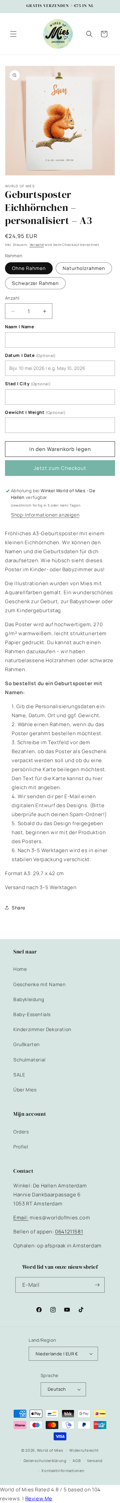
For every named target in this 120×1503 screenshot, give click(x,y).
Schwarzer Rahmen (35, 283)
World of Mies (50, 1450)
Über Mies (24, 1089)
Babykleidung (28, 999)
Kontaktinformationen (63, 1470)
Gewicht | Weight (35, 412)
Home (20, 969)
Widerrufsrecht (84, 1450)
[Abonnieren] (97, 1285)
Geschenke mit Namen (39, 984)
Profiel (20, 1146)
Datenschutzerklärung (45, 1460)
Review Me (38, 1498)
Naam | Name (19, 327)
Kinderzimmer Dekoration (42, 1029)
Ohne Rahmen (29, 268)
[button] (13, 34)
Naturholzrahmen (84, 268)
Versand (37, 244)
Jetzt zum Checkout (60, 468)
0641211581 (69, 1231)
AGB (77, 1460)
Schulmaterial (29, 1059)
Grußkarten (26, 1044)
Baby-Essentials (32, 1014)
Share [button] (18, 907)
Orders (21, 1131)
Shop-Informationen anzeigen (45, 515)
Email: (21, 1217)
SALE (19, 1074)
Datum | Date (30, 355)
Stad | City (28, 384)
